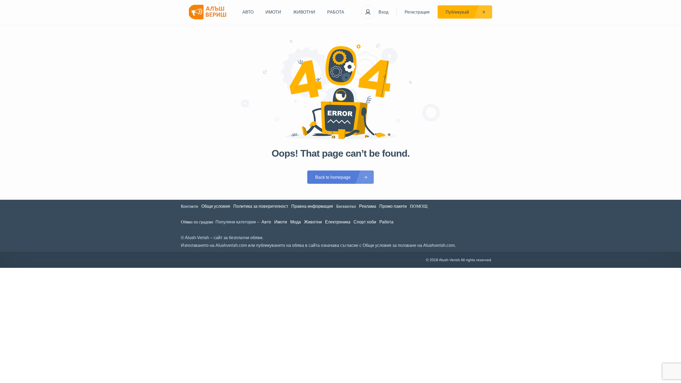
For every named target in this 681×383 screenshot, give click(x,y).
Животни (313, 222)
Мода (295, 222)
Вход (383, 12)
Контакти (189, 206)
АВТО (248, 12)
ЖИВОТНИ (304, 12)
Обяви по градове (197, 222)
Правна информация (312, 206)
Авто (266, 222)
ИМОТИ (273, 12)
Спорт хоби (365, 222)
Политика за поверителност (260, 206)
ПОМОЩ (419, 206)
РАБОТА (335, 12)
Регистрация (417, 12)
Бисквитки (346, 206)
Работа (386, 222)
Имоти (280, 222)
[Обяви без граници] (207, 12)
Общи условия (215, 206)
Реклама (367, 206)
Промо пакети (393, 206)
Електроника (337, 222)
